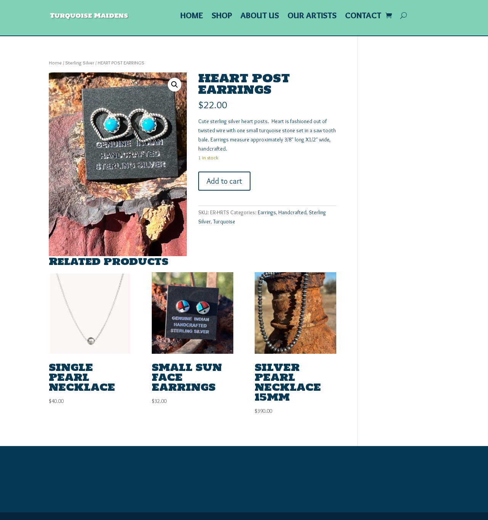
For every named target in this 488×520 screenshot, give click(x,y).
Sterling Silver (79, 63)
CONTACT (363, 17)
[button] (174, 84)
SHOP (222, 17)
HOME (191, 17)
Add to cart (224, 181)
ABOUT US (260, 17)
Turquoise (224, 221)
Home (55, 63)
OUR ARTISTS (312, 17)
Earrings (267, 212)
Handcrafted (292, 212)
